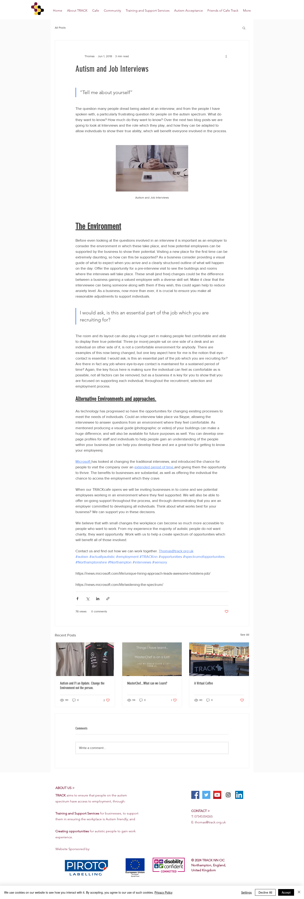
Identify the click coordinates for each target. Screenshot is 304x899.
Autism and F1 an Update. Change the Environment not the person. (82, 685)
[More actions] (226, 56)
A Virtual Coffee (203, 683)
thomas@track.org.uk (210, 822)
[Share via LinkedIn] (98, 599)
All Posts (60, 27)
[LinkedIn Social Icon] (239, 795)
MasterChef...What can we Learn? (147, 683)
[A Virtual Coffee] (219, 659)
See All (244, 634)
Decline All (265, 892)
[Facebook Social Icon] (195, 795)
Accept (286, 892)
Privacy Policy (163, 892)
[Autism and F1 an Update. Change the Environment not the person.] (85, 659)
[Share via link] (108, 599)
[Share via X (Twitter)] (88, 599)
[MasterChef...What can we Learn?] (152, 659)
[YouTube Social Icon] (217, 795)
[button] (244, 27)
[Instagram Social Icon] (228, 795)
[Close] (299, 892)
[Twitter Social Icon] (206, 795)
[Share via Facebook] (77, 599)
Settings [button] (246, 892)
